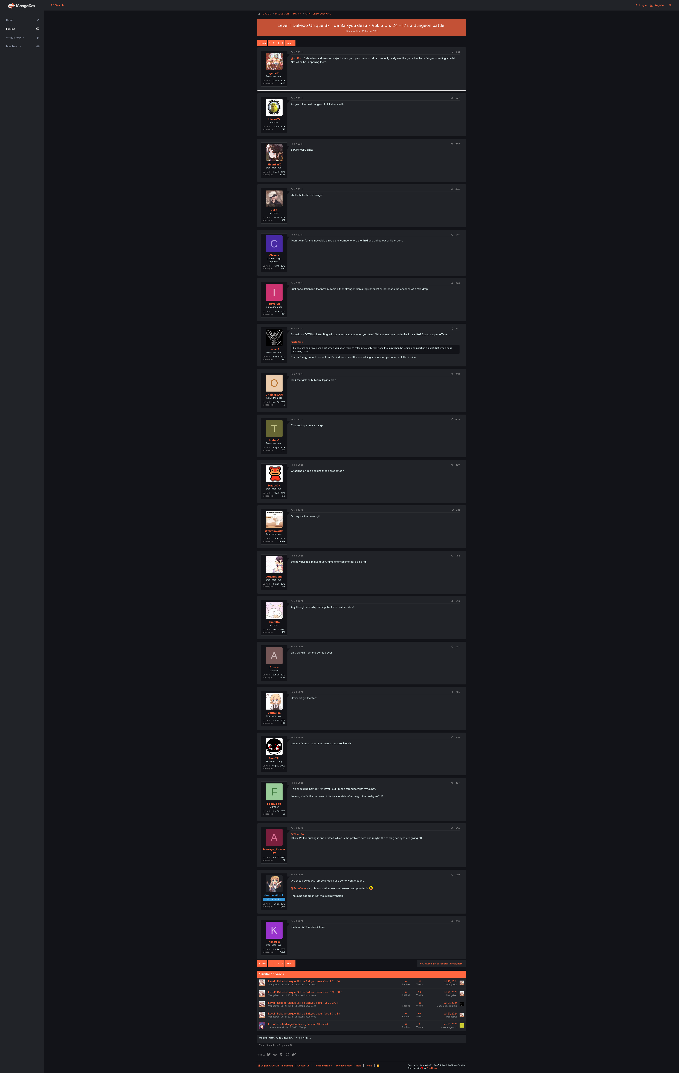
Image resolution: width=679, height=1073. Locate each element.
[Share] (452, 52)
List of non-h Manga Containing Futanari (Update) (298, 1024)
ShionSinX (274, 164)
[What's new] (670, 5)
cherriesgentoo (449, 1027)
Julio (274, 210)
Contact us (303, 1065)
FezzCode (274, 803)
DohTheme (432, 1068)
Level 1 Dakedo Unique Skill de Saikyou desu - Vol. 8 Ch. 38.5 (305, 992)
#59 (458, 874)
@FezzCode (298, 888)
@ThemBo (297, 834)
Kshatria (274, 941)
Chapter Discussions (305, 984)
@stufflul (296, 58)
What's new (13, 37)
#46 (457, 283)
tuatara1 (274, 440)
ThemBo (274, 622)
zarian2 (274, 349)
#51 (458, 510)
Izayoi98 (274, 303)
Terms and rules (323, 1065)
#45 (458, 234)
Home (9, 20)
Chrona (274, 255)
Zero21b (274, 758)
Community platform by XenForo (437, 1065)
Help (358, 1065)
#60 (457, 921)
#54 (458, 646)
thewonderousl (276, 1027)
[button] (23, 37)
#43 (457, 143)
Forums (10, 28)
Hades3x (274, 485)
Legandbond (274, 576)
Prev (263, 43)
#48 (457, 374)
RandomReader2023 (446, 1006)
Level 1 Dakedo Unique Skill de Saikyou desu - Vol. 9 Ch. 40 (304, 981)
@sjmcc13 (297, 341)
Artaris (274, 667)
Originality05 (274, 394)
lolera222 (274, 119)
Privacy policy (344, 1065)
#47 (457, 328)
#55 (458, 692)
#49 (457, 419)
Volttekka (274, 713)
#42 (458, 98)
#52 (458, 555)
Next (289, 43)
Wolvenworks (274, 531)
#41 (458, 52)
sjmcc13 (274, 73)
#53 (458, 601)
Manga (302, 1027)
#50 (458, 464)
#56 (458, 737)
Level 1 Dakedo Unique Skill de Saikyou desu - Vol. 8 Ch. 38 (304, 1013)
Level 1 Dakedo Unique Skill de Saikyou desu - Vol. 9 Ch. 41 (303, 1002)
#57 (458, 783)
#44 (457, 189)
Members (12, 46)
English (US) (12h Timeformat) (276, 1065)
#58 (458, 828)
